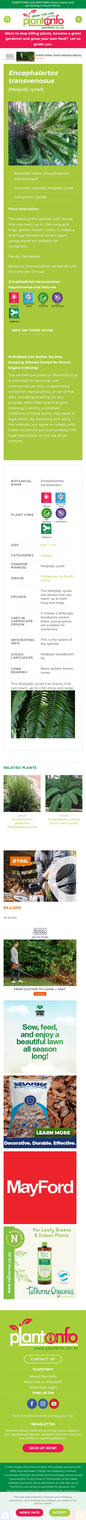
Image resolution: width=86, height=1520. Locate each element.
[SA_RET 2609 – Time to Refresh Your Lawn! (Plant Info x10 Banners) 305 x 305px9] (40, 1036)
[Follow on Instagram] (43, 1404)
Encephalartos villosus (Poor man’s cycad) (64, 821)
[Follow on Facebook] (32, 1404)
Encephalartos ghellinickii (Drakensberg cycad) (22, 823)
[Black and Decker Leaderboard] (43, 56)
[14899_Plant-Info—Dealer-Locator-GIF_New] (40, 886)
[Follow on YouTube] (54, 1404)
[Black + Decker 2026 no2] (40, 961)
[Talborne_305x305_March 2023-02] (40, 1262)
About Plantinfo (43, 1376)
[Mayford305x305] (40, 1187)
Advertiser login (43, 1387)
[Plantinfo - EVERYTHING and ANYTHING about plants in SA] (43, 19)
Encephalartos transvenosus (33, 77)
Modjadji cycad (26, 89)
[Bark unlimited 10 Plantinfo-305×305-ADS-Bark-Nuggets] (40, 1111)
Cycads (41, 197)
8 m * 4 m (48, 545)
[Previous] (4, 806)
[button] (7, 19)
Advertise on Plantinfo (43, 1382)
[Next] (82, 806)
